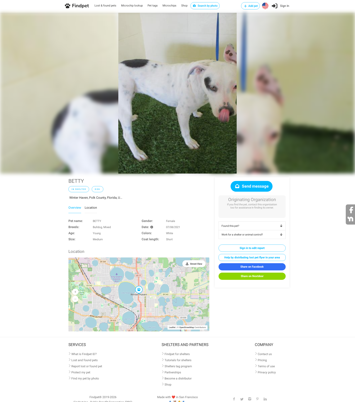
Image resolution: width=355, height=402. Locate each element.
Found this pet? (230, 225)
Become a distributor (178, 378)
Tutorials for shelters (178, 360)
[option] (177, 93)
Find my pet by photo (85, 378)
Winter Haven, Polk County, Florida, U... (95, 197)
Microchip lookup (132, 5)
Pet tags (153, 5)
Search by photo (207, 5)
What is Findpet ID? (84, 354)
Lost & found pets (105, 5)
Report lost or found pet (86, 366)
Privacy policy (267, 372)
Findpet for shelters (177, 354)
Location (91, 207)
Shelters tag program (178, 366)
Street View (196, 263)
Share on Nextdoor (252, 276)
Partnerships (173, 372)
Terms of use (266, 366)
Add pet (253, 6)
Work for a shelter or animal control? (242, 234)
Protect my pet (80, 372)
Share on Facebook (252, 266)
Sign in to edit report (252, 248)
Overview (74, 207)
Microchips (169, 5)
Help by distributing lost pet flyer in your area (252, 257)
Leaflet (172, 327)
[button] (136, 286)
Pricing (262, 360)
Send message (255, 186)
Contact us (265, 354)
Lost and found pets (84, 360)
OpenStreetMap (186, 327)
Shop (184, 5)
